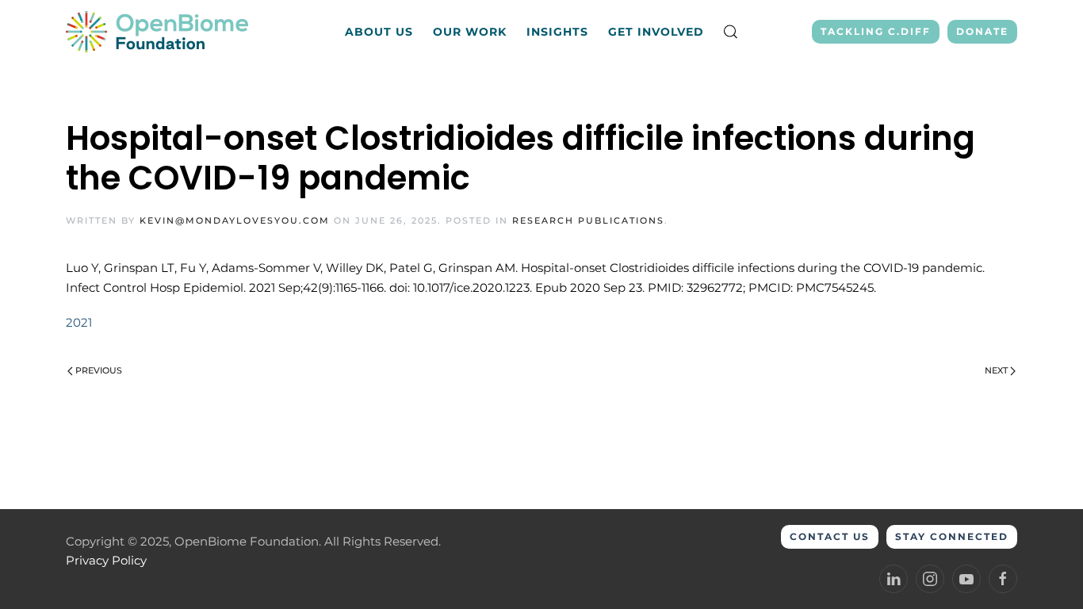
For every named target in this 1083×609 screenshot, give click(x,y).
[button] (731, 31)
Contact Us (830, 536)
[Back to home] (159, 31)
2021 (79, 322)
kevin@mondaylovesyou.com (235, 220)
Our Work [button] (470, 32)
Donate (982, 31)
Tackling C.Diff (876, 31)
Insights (557, 32)
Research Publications (588, 220)
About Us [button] (379, 32)
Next (996, 370)
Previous (98, 370)
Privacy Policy (106, 560)
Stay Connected (951, 536)
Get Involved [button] (656, 32)
